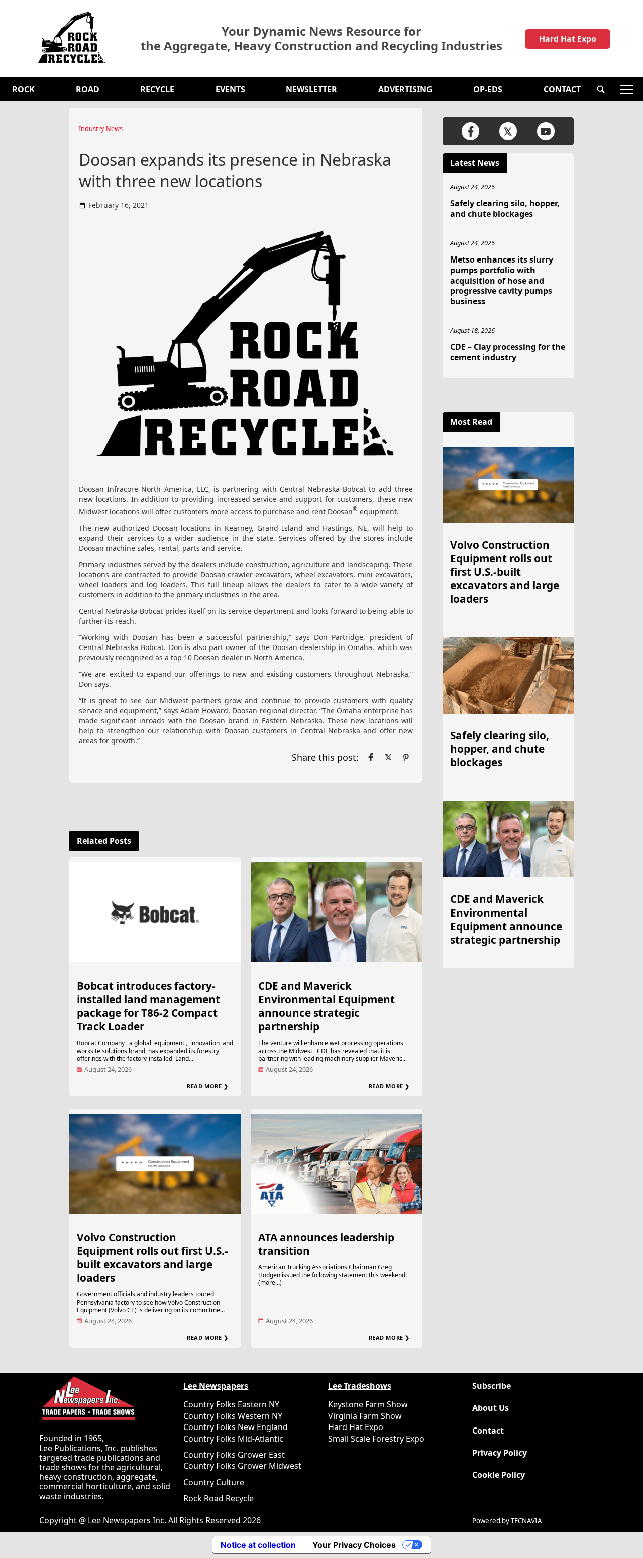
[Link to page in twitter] (388, 757)
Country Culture (213, 1482)
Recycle (157, 89)
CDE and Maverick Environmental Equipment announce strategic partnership (326, 1006)
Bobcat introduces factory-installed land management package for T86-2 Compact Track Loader (148, 1006)
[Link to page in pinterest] (406, 757)
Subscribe (491, 1386)
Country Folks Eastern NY (231, 1404)
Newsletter (311, 89)
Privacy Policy (499, 1453)
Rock (23, 89)
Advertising (405, 89)
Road (87, 89)
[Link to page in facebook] (371, 757)
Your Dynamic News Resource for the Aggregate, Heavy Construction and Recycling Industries (321, 38)
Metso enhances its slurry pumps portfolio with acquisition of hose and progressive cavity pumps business (501, 280)
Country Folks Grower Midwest (242, 1465)
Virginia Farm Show (365, 1415)
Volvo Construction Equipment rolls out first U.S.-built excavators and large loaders (152, 1257)
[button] (600, 89)
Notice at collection (258, 1545)
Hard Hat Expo (567, 38)
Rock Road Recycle (218, 1498)
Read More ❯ (207, 1086)
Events (230, 89)
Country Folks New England (235, 1427)
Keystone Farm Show (368, 1404)
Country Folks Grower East (234, 1454)
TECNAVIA (526, 1520)
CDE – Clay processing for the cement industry (507, 352)
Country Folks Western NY (232, 1415)
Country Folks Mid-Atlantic (233, 1438)
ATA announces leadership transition (326, 1244)
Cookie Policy (498, 1475)
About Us (490, 1408)
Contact (562, 89)
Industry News (101, 128)
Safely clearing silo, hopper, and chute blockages (505, 208)
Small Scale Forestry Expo (376, 1438)
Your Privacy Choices (354, 1545)
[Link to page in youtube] (546, 131)
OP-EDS (487, 89)
